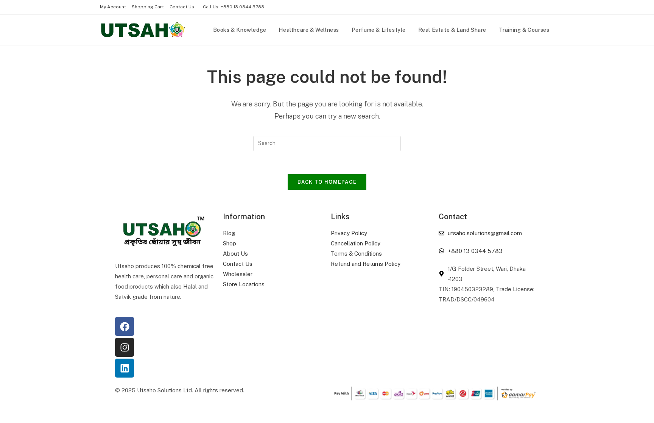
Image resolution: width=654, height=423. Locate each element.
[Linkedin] (124, 368)
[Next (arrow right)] (641, 212)
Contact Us (182, 6)
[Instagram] (124, 347)
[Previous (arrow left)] (13, 212)
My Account (113, 6)
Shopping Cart (148, 6)
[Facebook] (124, 326)
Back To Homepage (327, 182)
